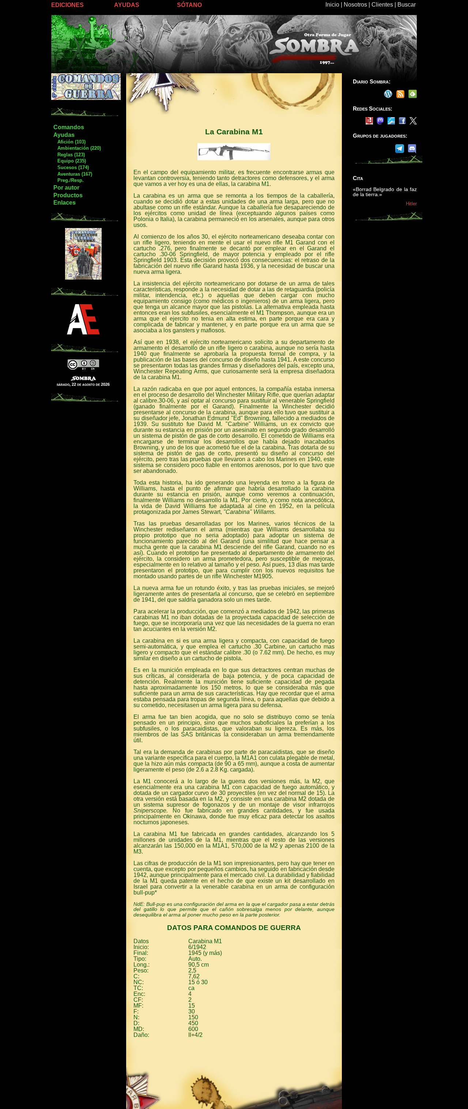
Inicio (332, 4)
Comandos (68, 127)
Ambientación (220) (77, 148)
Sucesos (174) (71, 167)
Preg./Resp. (68, 180)
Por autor (66, 187)
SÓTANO (189, 5)
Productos (68, 195)
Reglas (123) (69, 154)
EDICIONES (67, 5)
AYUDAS (126, 5)
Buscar (406, 4)
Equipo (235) (69, 161)
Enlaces (64, 202)
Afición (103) (69, 142)
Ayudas (64, 135)
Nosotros (355, 4)
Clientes (382, 4)
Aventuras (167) (72, 174)
